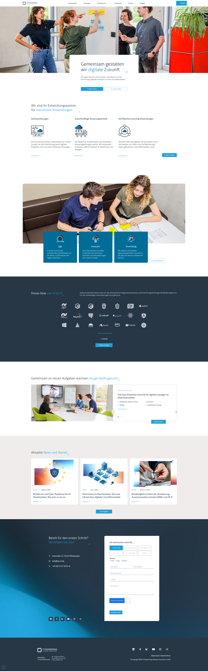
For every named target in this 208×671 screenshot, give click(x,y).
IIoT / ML (116, 553)
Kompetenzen (101, 3)
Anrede (112, 558)
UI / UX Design (130, 553)
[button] (101, 338)
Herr (112, 561)
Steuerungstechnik (144, 548)
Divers (124, 561)
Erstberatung (116, 548)
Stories (35, 490)
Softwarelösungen (130, 548)
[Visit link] (72, 3)
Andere (144, 553)
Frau (118, 561)
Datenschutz (166, 656)
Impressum (155, 656)
